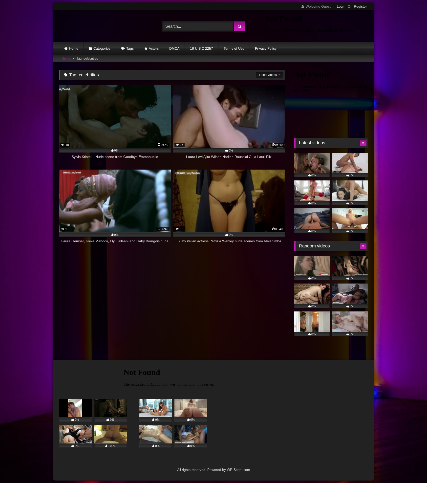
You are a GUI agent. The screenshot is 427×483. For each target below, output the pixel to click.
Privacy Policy (266, 48)
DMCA (174, 48)
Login (341, 6)
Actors (154, 48)
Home (73, 48)
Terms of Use (234, 48)
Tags (130, 48)
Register (360, 6)
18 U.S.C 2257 (201, 48)
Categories (101, 48)
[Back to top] (411, 468)
